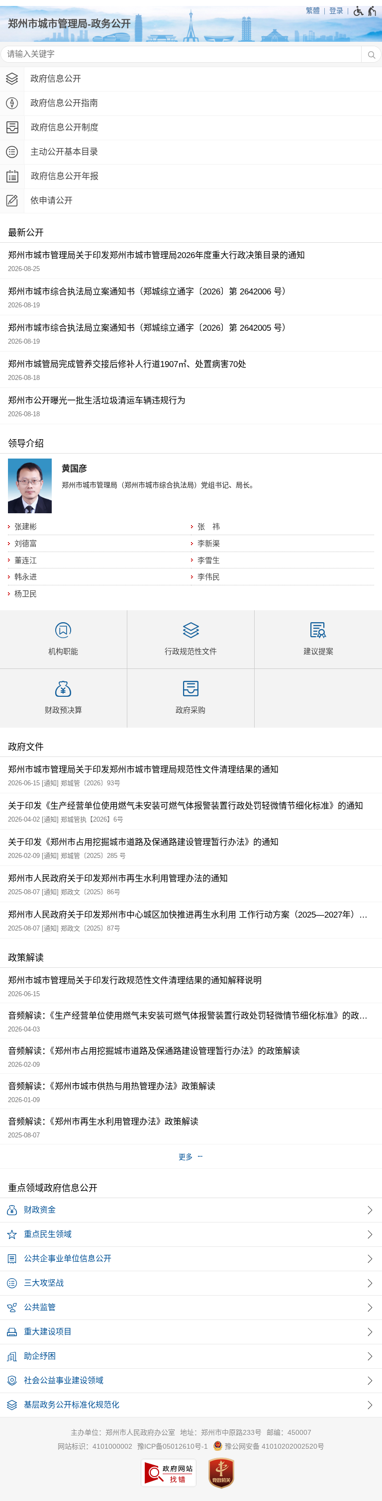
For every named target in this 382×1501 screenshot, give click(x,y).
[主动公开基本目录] (191, 152)
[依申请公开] (191, 201)
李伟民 (208, 576)
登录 (336, 10)
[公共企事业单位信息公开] (191, 1259)
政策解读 (26, 958)
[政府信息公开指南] (191, 104)
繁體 (313, 10)
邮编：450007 (289, 1432)
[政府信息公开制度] (191, 128)
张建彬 (25, 526)
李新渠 (208, 543)
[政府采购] (190, 698)
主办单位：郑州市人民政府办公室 (123, 1432)
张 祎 (208, 526)
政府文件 (26, 747)
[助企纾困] (191, 1356)
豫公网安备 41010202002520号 (273, 1446)
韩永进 (25, 576)
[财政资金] (191, 1210)
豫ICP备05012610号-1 (172, 1446)
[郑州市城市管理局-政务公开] (191, 24)
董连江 (25, 560)
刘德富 (25, 543)
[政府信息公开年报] (191, 177)
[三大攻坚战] (191, 1283)
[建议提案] (318, 639)
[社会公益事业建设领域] (191, 1381)
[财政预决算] (63, 698)
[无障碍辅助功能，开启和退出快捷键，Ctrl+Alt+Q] (365, 11)
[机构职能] (63, 639)
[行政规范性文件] (190, 639)
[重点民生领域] (191, 1234)
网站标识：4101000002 (95, 1446)
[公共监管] (191, 1308)
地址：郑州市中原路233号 (221, 1432)
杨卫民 (25, 593)
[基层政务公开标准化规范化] (191, 1405)
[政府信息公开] (191, 79)
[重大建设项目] (191, 1332)
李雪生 (208, 560)
